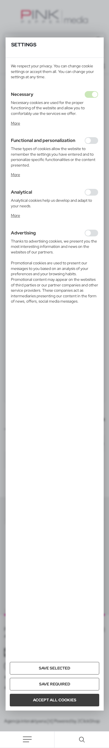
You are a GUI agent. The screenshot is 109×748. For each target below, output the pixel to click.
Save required (54, 684)
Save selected (54, 668)
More (15, 123)
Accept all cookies (54, 699)
